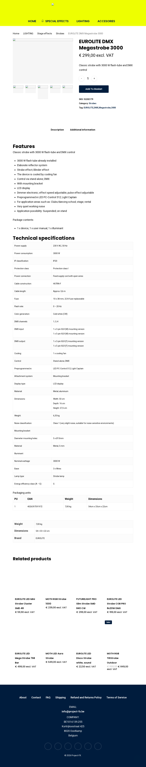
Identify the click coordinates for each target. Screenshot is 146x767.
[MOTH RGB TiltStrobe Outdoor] (117, 633)
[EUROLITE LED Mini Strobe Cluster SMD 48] (25, 579)
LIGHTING (28, 33)
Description (57, 129)
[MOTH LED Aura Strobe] (56, 633)
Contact (36, 697)
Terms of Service (116, 697)
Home (16, 33)
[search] (117, 9)
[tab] (57, 129)
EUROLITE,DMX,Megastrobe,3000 (100, 108)
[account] (124, 9)
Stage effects (44, 33)
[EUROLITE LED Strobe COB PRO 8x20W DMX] (117, 579)
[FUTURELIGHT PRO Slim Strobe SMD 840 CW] (87, 579)
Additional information (82, 129)
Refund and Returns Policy (86, 697)
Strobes (60, 33)
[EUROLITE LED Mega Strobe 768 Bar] (25, 633)
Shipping (60, 697)
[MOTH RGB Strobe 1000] (56, 579)
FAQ (48, 697)
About (23, 697)
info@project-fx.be (73, 711)
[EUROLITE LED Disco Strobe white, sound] (87, 633)
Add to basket (93, 89)
